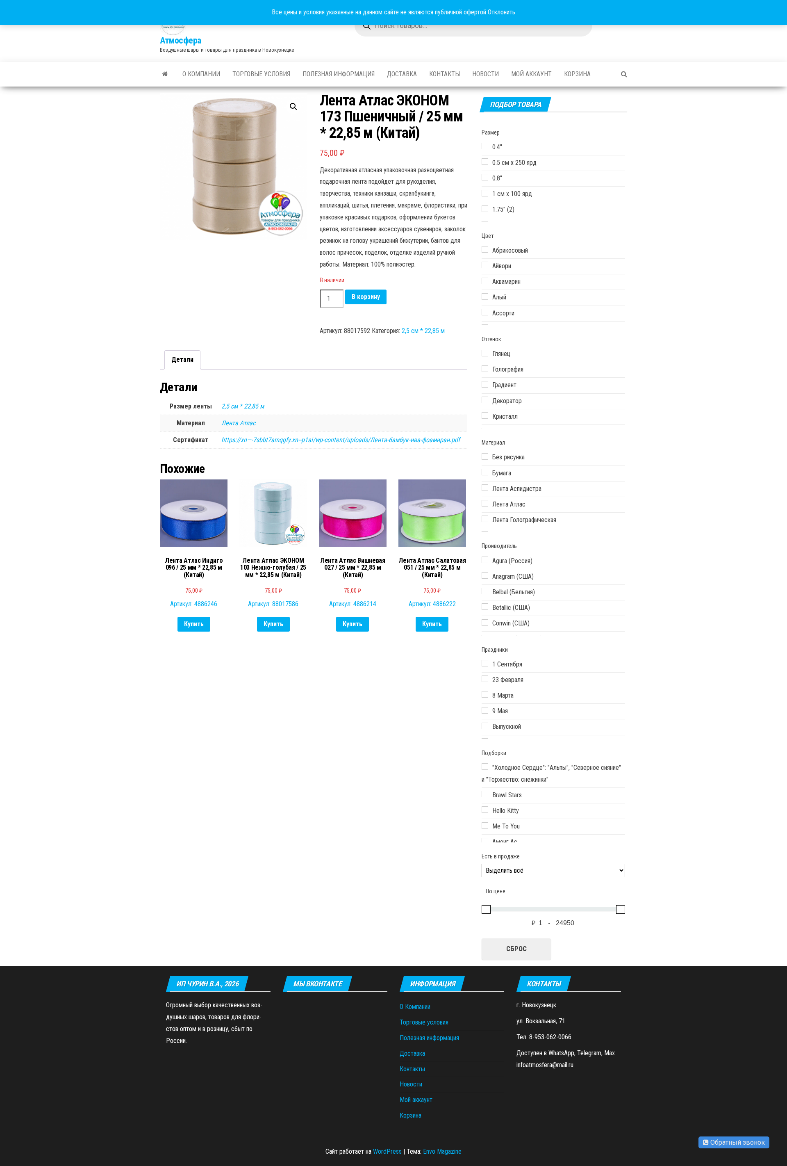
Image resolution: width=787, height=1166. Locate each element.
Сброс (516, 949)
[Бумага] (485, 472)
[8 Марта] (485, 694)
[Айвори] (485, 265)
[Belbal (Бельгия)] (485, 591)
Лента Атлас (238, 423)
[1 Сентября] (485, 663)
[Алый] (485, 296)
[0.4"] (485, 146)
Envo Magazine (442, 1151)
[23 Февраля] (485, 678)
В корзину (366, 297)
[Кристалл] (485, 415)
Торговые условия (261, 74)
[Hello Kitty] (485, 809)
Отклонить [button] (501, 12)
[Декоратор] (485, 400)
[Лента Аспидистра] (485, 487)
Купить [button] (194, 624)
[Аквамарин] (485, 281)
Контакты (444, 74)
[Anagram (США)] (485, 575)
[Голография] (485, 368)
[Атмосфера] (165, 74)
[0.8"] (485, 177)
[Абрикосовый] (485, 249)
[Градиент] (485, 384)
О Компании (201, 74)
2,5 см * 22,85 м (423, 331)
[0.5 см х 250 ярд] (485, 161)
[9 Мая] (485, 710)
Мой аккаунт (531, 74)
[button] (293, 106)
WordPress (387, 1151)
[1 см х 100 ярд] (485, 193)
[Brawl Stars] (485, 794)
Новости (485, 74)
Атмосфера (180, 40)
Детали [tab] (182, 359)
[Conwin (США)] (485, 622)
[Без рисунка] (485, 456)
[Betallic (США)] (485, 606)
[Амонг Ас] (485, 841)
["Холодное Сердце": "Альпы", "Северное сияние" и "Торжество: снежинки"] (485, 766)
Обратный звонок (737, 1142)
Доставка (402, 74)
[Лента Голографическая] (485, 519)
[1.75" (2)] (485, 208)
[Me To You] (485, 825)
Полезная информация (339, 74)
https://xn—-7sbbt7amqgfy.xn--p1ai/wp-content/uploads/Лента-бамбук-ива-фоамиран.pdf (340, 440)
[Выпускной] (485, 726)
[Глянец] (485, 353)
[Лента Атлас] (485, 503)
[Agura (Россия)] (485, 560)
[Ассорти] (485, 312)
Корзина (577, 74)
